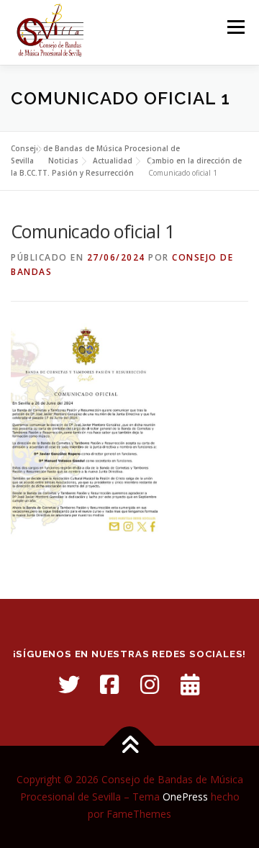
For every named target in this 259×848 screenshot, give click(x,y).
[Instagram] (149, 684)
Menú (235, 27)
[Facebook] (109, 684)
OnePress (185, 796)
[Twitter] (69, 684)
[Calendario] (190, 684)
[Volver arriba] (129, 746)
